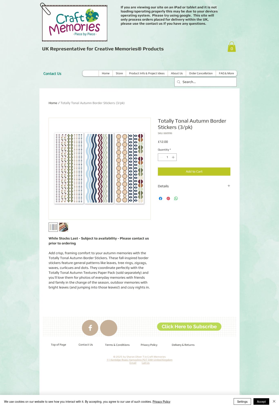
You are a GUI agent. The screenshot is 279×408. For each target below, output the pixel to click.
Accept (261, 401)
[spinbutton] (167, 157)
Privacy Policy (161, 401)
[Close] (274, 401)
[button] (231, 46)
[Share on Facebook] (160, 198)
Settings (242, 401)
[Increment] (173, 157)
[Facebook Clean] (90, 328)
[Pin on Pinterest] (168, 198)
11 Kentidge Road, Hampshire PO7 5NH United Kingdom (140, 359)
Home (53, 103)
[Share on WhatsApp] (176, 198)
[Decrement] (161, 157)
